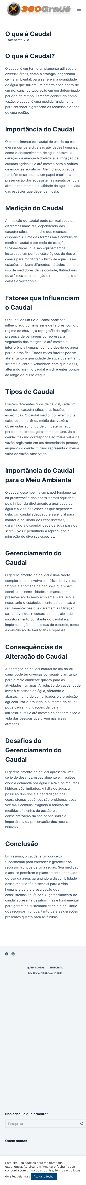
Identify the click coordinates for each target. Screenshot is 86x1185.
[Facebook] (6, 954)
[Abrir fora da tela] (79, 9)
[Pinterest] (13, 954)
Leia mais (23, 1176)
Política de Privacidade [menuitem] (45, 973)
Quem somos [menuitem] (35, 967)
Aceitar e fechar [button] (44, 1176)
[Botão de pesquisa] (82, 1123)
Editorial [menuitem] (56, 967)
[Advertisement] (43, 1058)
